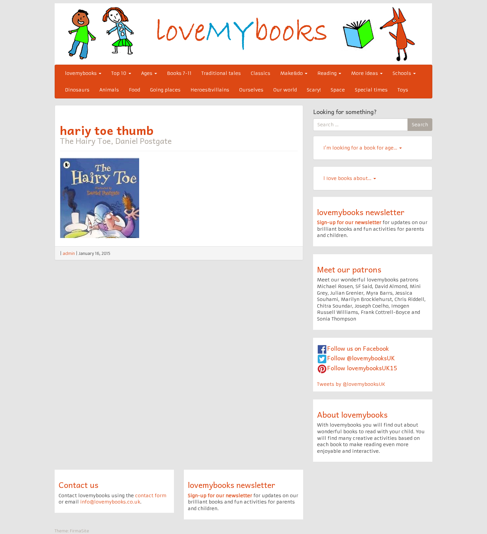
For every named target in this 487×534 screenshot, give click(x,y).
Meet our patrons (349, 269)
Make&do (292, 73)
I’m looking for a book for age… (361, 148)
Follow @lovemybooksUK (361, 358)
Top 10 (119, 73)
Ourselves (251, 90)
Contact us (78, 484)
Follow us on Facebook (358, 348)
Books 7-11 (179, 73)
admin (69, 253)
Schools (402, 73)
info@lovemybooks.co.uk (110, 502)
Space (338, 90)
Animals (109, 90)
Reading (327, 73)
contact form (150, 496)
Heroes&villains (209, 90)
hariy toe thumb (107, 130)
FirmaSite (79, 530)
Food (134, 90)
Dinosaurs (77, 90)
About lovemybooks (352, 414)
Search (420, 125)
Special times (371, 90)
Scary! (314, 90)
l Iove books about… (348, 178)
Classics (260, 73)
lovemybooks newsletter (361, 212)
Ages (147, 73)
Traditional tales (221, 73)
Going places (165, 90)
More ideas (365, 73)
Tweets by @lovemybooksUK (351, 384)
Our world (285, 90)
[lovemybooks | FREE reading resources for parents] (243, 34)
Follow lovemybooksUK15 (362, 368)
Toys (403, 90)
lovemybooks (81, 73)
